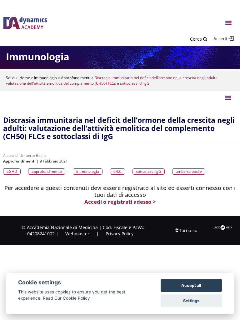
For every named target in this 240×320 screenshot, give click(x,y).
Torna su (188, 230)
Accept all (191, 285)
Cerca (196, 39)
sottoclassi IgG (148, 171)
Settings (191, 300)
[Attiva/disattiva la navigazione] (228, 23)
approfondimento (47, 171)
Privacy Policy (119, 234)
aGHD (12, 171)
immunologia (87, 171)
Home (24, 77)
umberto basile (189, 171)
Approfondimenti (75, 77)
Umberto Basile (33, 155)
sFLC (117, 171)
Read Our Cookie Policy (66, 298)
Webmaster (77, 234)
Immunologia (45, 77)
